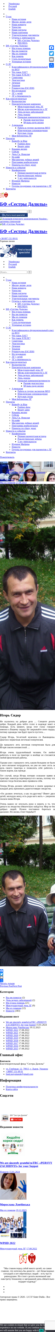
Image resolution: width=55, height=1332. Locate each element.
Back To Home (7, 480)
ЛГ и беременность (21, 96)
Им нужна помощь (21, 48)
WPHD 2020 (12, 1035)
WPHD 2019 (12, 1038)
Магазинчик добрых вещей (25, 159)
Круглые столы (25, 133)
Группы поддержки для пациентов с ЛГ (32, 186)
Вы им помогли (19, 51)
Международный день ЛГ (30, 106)
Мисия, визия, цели (21, 22)
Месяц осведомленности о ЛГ (33, 109)
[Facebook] (27, 970)
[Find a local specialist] (14, 216)
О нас (9, 16)
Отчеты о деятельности (23, 37)
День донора (24, 114)
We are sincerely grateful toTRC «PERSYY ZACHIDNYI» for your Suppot (26, 1023)
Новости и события (15, 167)
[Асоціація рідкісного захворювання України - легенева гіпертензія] (27, 221)
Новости (16, 183)
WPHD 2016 (12, 1046)
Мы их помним (19, 53)
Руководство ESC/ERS (23, 88)
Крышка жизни (19, 149)
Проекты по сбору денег (24, 165)
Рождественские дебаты (30, 175)
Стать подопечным (21, 59)
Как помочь (17, 56)
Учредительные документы (25, 35)
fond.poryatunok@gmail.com (19, 1074)
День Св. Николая (21, 154)
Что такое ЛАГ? (20, 72)
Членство (16, 27)
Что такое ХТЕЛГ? (21, 75)
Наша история (19, 19)
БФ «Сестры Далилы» (29, 40)
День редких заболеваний (30, 112)
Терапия (16, 85)
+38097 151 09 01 (14, 1071)
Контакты (11, 188)
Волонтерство (19, 101)
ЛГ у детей (17, 93)
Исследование (19, 90)
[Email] (27, 977)
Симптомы (17, 77)
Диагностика (18, 80)
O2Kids (15, 151)
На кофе (16, 157)
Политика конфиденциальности (22, 1086)
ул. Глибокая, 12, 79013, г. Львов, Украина (27, 1069)
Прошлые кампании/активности (34, 117)
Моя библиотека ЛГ (22, 136)
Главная (10, 469)
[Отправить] (27, 980)
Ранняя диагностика (33, 120)
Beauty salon (24, 146)
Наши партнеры (20, 32)
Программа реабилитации (25, 162)
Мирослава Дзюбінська (17, 1027)
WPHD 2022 (12, 1030)
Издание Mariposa (20, 181)
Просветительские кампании (26, 104)
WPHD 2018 (12, 1040)
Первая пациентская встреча (32, 173)
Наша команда (19, 24)
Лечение (16, 83)
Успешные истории (21, 61)
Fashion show (24, 143)
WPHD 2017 (12, 1043)
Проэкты (10, 138)
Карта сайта (12, 1089)
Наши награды (19, 30)
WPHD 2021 (12, 1032)
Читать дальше (7, 983)
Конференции (19, 170)
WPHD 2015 (12, 1048)
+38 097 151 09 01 (9, 238)
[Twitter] (27, 974)
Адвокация (17, 125)
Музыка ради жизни (33, 122)
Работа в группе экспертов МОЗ (34, 128)
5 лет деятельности (27, 178)
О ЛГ (8, 64)
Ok (41, 1330)
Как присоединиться (16, 98)
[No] (45, 1331)
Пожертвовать (7, 457)
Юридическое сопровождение (33, 130)
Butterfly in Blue (19, 141)
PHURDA (23, 43)
